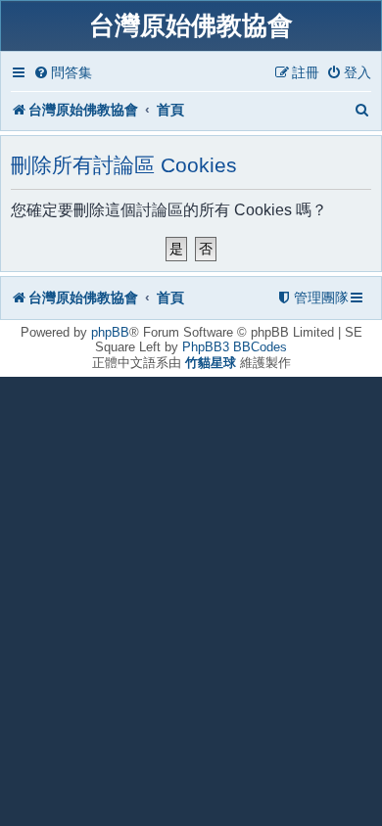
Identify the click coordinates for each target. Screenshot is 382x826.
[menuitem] (62, 73)
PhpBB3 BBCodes (234, 347)
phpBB (110, 332)
